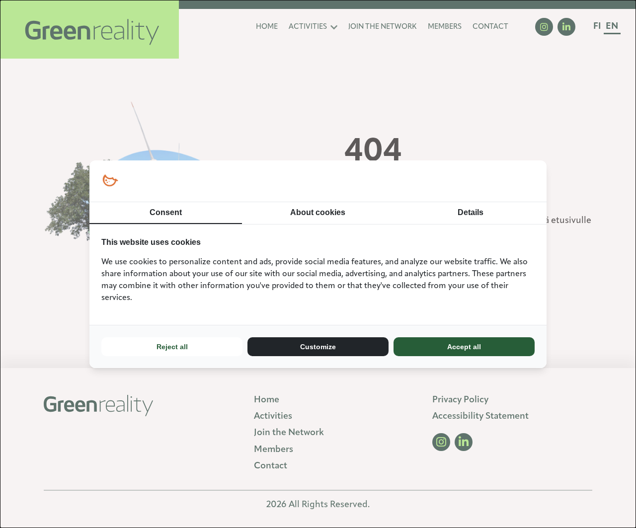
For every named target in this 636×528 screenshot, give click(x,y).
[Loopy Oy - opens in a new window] (110, 181)
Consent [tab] (166, 212)
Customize (318, 347)
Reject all (172, 347)
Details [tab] (470, 212)
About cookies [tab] (317, 212)
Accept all (464, 347)
